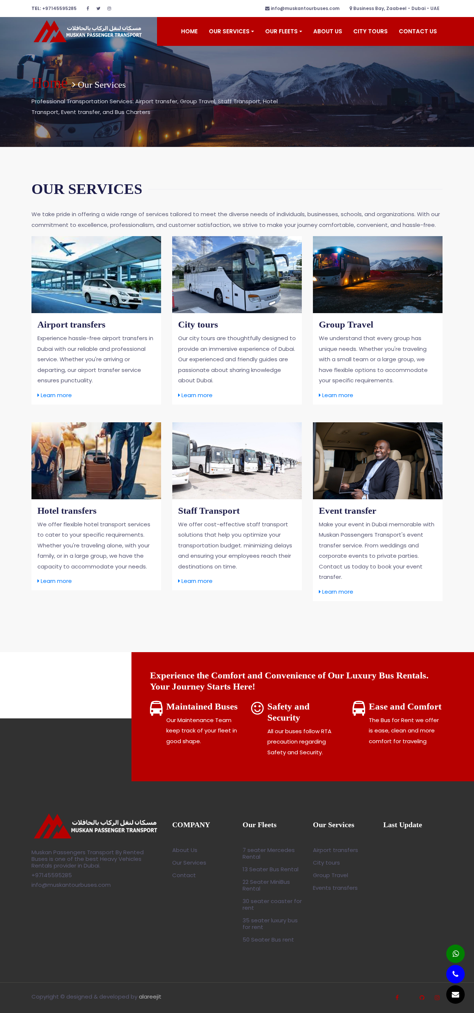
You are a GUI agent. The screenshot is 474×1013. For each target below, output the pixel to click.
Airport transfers (335, 850)
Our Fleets (281, 31)
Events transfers (335, 888)
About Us (327, 31)
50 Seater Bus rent (268, 939)
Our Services (229, 31)
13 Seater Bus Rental (270, 869)
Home (189, 31)
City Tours (370, 31)
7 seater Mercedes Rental (269, 853)
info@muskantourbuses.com (305, 8)
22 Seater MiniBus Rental (266, 885)
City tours (326, 862)
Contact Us (418, 31)
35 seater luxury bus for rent (270, 923)
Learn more (55, 395)
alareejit (150, 996)
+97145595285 (54, 8)
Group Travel (330, 875)
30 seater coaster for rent (272, 904)
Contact (184, 875)
